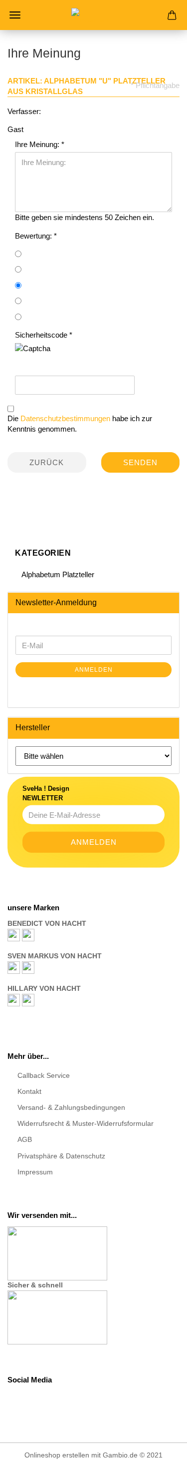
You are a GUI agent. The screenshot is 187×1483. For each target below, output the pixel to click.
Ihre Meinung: (38, 144)
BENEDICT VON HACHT (46, 923)
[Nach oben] (160, 1467)
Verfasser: (24, 111)
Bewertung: (34, 236)
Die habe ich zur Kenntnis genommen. (79, 423)
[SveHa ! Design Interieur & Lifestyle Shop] (94, 15)
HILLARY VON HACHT (44, 988)
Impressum (35, 1172)
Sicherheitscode (42, 335)
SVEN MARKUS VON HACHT (54, 956)
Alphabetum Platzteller (57, 574)
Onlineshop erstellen (56, 1455)
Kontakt (29, 1091)
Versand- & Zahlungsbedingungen (71, 1107)
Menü (15, 15)
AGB (24, 1139)
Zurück (46, 462)
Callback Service (43, 1075)
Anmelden (94, 669)
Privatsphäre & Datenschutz (61, 1156)
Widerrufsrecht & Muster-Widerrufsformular (85, 1123)
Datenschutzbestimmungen (65, 418)
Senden (140, 462)
